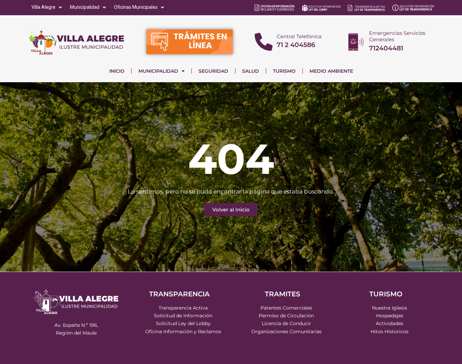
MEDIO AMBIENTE (331, 71)
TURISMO (284, 71)
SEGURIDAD (213, 71)
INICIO (116, 71)
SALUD (250, 71)
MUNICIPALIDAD (158, 71)
